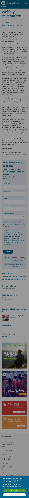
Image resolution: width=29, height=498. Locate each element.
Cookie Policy (7, 486)
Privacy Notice (17, 486)
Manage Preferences (14, 495)
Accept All (14, 491)
